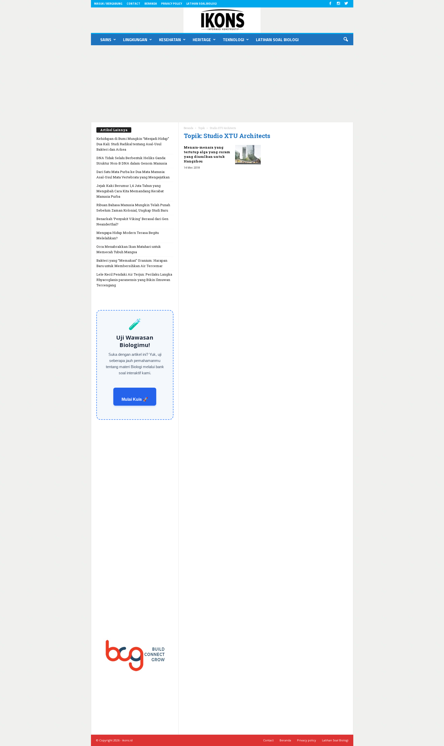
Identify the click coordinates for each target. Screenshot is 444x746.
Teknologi (233, 40)
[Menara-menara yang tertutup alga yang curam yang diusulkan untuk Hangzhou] (248, 154)
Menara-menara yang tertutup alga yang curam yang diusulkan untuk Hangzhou (207, 154)
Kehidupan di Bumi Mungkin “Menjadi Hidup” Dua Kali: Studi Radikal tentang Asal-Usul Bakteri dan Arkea (132, 144)
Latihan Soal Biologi (201, 4)
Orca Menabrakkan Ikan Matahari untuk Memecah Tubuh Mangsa (128, 249)
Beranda (150, 4)
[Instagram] (338, 3)
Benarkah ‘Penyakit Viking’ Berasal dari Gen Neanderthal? (132, 221)
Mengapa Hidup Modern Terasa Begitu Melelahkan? (127, 235)
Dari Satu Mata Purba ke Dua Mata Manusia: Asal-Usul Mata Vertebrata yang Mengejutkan (133, 174)
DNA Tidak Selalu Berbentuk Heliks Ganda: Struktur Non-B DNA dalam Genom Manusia (131, 161)
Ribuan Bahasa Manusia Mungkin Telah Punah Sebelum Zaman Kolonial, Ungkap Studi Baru (133, 208)
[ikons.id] (222, 20)
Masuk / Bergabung (108, 4)
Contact (133, 4)
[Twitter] (346, 3)
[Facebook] (330, 3)
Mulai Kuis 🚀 (135, 399)
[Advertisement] (222, 84)
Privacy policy (171, 4)
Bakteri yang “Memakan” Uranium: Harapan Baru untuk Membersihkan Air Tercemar (131, 263)
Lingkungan (135, 40)
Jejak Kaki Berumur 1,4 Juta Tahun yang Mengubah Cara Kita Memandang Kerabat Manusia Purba (130, 191)
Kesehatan (170, 40)
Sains (105, 40)
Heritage (202, 40)
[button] (345, 39)
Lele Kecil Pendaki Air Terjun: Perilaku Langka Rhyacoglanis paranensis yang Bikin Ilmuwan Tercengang (134, 279)
